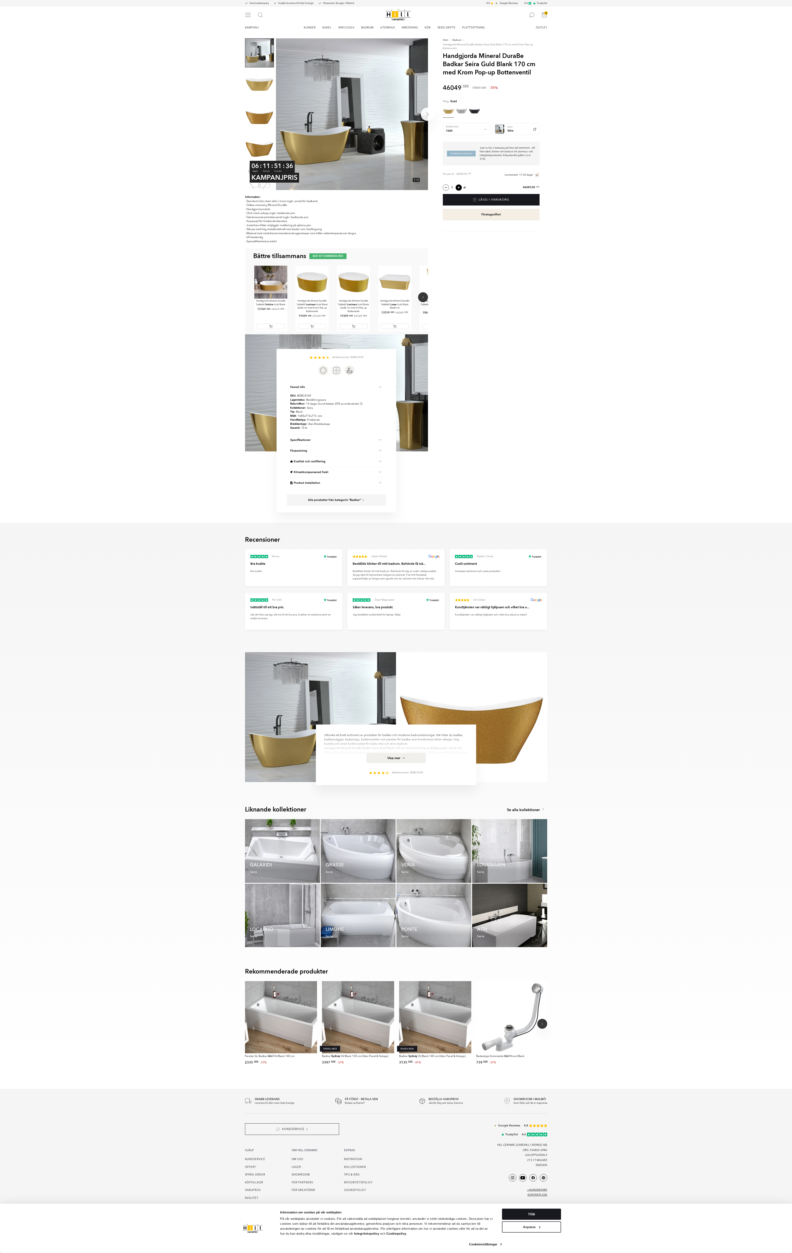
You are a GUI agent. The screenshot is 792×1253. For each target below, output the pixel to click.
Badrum (457, 40)
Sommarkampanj (259, 3)
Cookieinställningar (483, 1244)
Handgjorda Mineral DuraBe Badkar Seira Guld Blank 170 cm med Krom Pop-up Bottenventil (488, 46)
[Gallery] (352, 114)
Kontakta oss (537, 1195)
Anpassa (529, 1227)
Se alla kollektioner (524, 810)
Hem (445, 40)
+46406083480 (537, 1190)
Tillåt (531, 1214)
